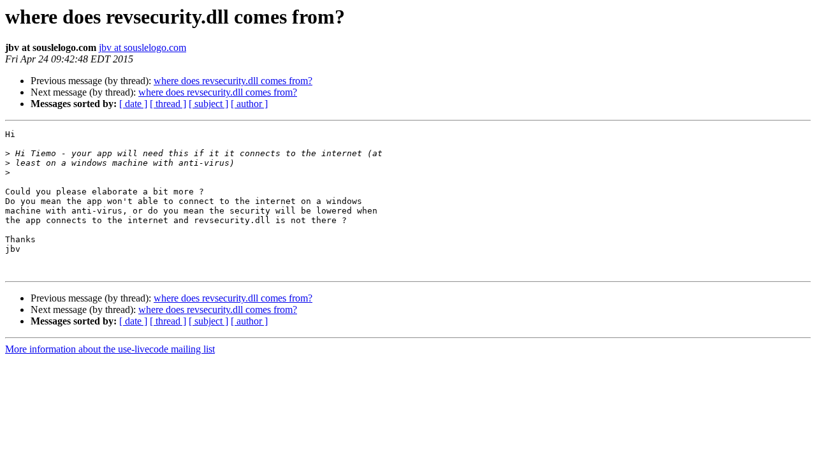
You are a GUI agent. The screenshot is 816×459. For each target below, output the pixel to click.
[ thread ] (168, 103)
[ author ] (249, 103)
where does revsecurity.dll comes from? (233, 80)
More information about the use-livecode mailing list (110, 349)
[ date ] (133, 103)
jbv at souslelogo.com (142, 47)
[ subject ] (208, 103)
